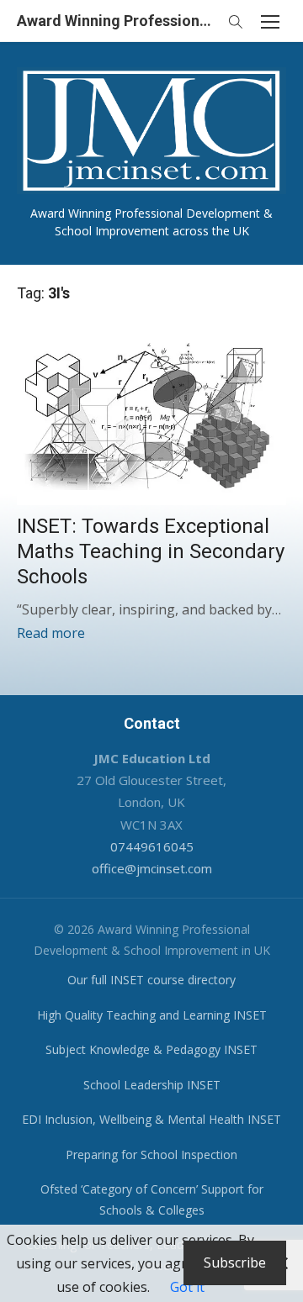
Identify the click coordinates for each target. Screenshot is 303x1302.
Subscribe (235, 1262)
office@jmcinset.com (152, 868)
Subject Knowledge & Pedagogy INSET (151, 1049)
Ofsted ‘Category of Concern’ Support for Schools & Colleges (151, 1199)
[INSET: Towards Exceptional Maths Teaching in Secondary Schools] (151, 412)
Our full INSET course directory (151, 980)
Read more (51, 633)
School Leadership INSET (152, 1085)
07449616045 (152, 846)
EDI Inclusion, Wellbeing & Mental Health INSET (151, 1119)
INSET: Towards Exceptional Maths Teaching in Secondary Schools (150, 551)
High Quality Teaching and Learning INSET (152, 1015)
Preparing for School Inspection (151, 1154)
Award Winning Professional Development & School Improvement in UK (118, 20)
